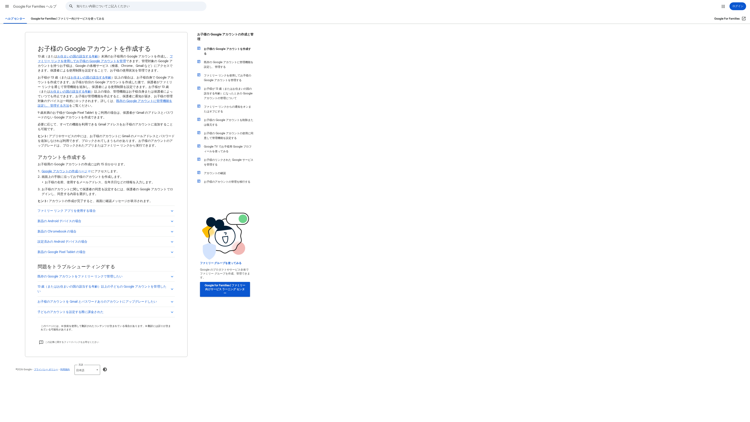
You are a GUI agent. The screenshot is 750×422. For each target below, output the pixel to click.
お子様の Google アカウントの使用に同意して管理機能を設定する (228, 135)
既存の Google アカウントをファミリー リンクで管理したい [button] (80, 276)
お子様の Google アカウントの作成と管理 (225, 36)
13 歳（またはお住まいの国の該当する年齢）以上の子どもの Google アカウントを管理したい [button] (102, 289)
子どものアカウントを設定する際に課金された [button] (71, 312)
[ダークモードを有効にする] (105, 369)
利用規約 (65, 369)
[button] (7, 6)
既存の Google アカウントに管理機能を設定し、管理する (228, 64)
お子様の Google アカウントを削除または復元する (228, 122)
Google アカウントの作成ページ (64, 171)
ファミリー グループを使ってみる (221, 263)
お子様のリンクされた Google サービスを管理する (228, 162)
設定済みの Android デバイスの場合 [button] (62, 242)
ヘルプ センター (15, 18)
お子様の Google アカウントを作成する (227, 51)
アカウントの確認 (215, 173)
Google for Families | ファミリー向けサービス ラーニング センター (225, 289)
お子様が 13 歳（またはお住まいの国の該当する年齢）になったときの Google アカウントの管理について (228, 93)
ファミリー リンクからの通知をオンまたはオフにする (227, 109)
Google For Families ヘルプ (34, 6)
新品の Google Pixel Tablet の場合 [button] (62, 252)
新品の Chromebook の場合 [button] (57, 231)
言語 (81, 364)
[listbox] (87, 370)
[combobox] (141, 6)
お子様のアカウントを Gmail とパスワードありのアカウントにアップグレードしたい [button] (97, 302)
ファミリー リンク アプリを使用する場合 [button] (67, 211)
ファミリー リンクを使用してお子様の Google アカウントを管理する (227, 78)
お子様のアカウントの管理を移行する (227, 181)
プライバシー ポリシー (46, 369)
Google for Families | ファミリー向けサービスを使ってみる (67, 18)
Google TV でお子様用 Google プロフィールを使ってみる (228, 149)
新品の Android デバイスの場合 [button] (59, 221)
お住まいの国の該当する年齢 (77, 56)
